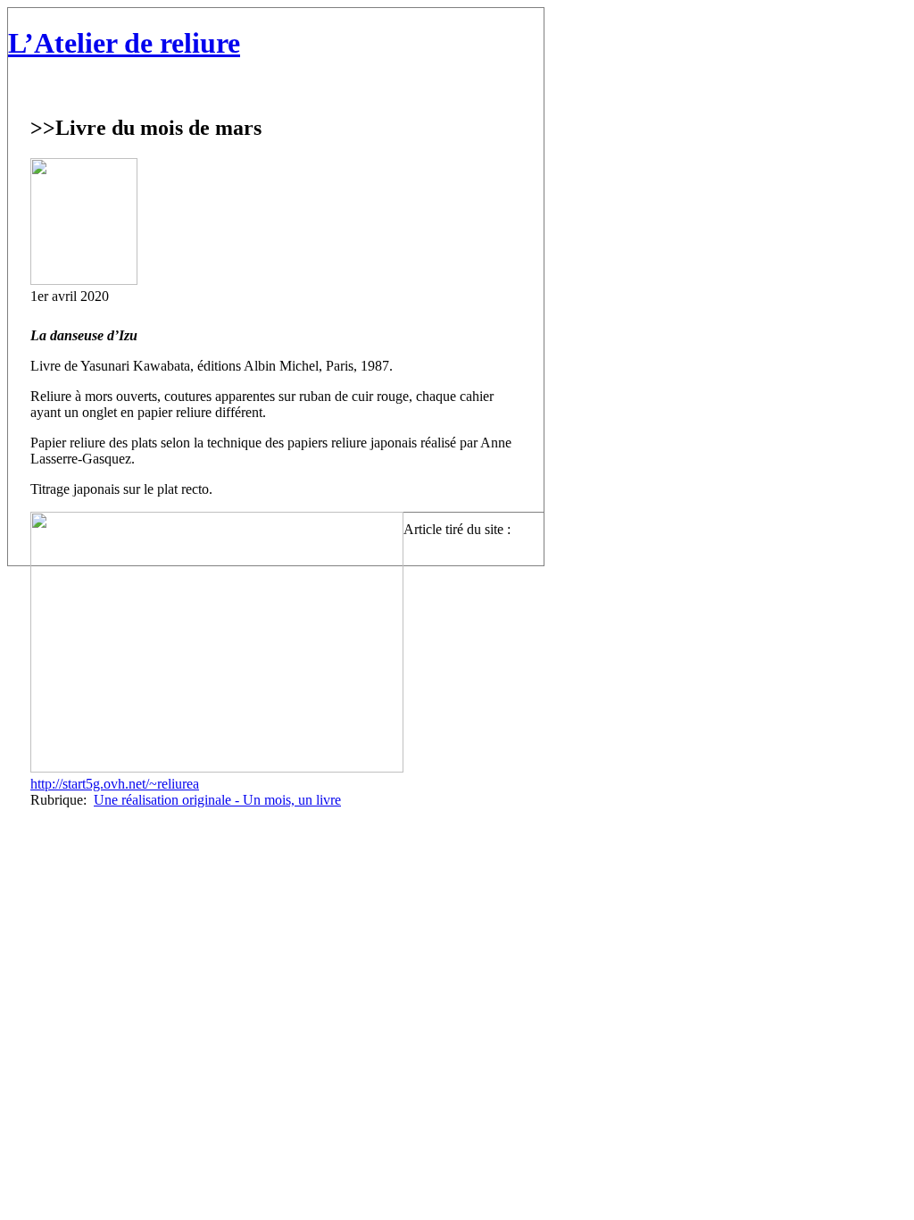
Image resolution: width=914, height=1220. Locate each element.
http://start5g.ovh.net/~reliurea (114, 783)
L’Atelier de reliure (124, 43)
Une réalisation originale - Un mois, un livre (217, 799)
